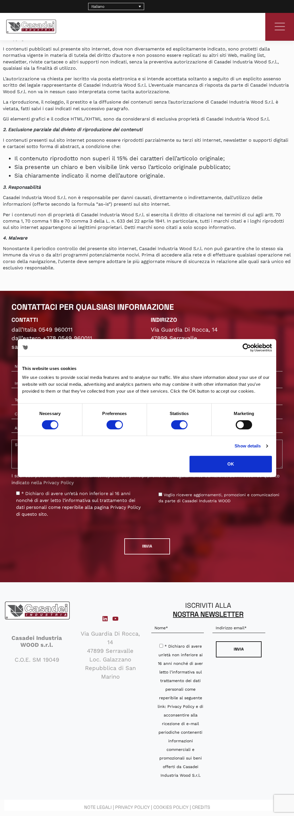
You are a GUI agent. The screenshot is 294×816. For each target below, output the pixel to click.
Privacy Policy (58, 482)
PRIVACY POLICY (132, 807)
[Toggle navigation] (279, 26)
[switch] (115, 424)
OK (230, 463)
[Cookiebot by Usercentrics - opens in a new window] (247, 347)
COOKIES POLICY (171, 807)
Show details (248, 445)
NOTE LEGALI (98, 807)
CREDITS (201, 807)
